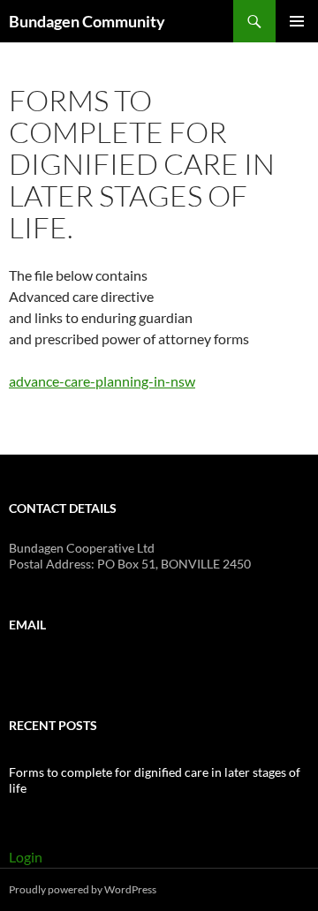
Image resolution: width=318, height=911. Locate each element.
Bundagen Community (87, 21)
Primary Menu (297, 21)
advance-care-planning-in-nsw (102, 381)
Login (25, 856)
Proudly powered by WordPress (82, 889)
